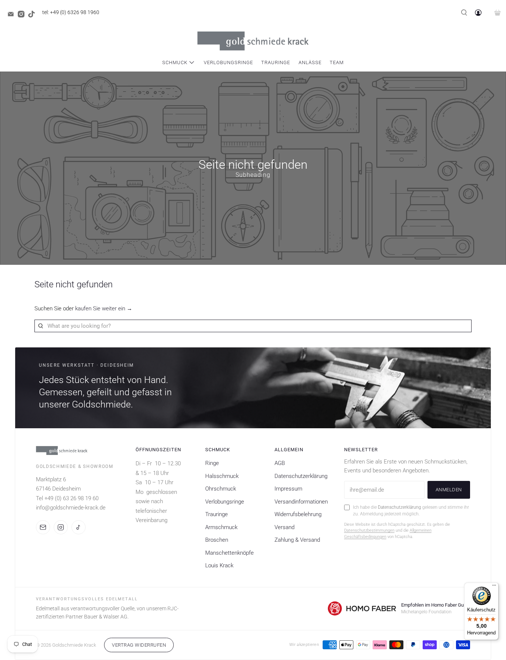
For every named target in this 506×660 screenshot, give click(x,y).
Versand (284, 527)
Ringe (212, 463)
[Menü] (494, 587)
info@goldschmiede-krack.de (71, 507)
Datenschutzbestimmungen (369, 530)
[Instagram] (61, 527)
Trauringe (275, 62)
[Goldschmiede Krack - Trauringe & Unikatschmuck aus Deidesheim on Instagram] (23, 16)
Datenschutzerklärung (300, 476)
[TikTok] (78, 527)
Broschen (216, 540)
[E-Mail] (43, 527)
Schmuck (174, 62)
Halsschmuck (222, 476)
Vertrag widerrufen (139, 645)
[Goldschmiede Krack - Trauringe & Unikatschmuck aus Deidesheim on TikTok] (33, 16)
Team (337, 62)
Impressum (288, 488)
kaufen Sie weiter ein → (103, 308)
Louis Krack (219, 565)
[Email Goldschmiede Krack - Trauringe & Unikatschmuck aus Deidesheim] (12, 16)
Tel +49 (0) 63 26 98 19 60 (67, 498)
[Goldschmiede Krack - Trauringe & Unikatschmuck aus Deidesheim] (253, 41)
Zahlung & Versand (297, 540)
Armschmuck (221, 527)
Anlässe (310, 62)
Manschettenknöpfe (229, 553)
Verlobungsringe (228, 62)
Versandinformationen (301, 501)
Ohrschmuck (220, 488)
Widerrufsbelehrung (298, 514)
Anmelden (449, 489)
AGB (279, 463)
